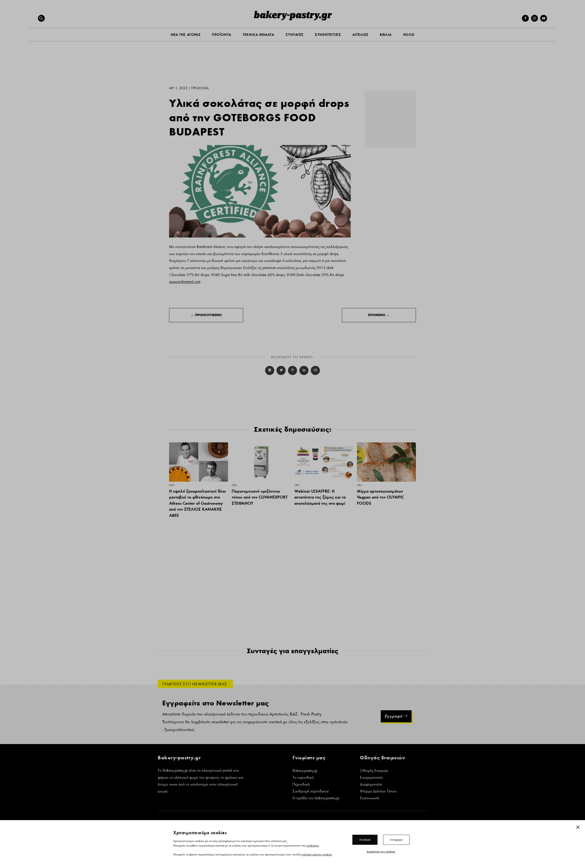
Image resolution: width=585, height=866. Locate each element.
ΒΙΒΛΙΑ (386, 34)
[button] (41, 18)
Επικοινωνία (369, 798)
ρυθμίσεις (313, 845)
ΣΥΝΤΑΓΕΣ (294, 34)
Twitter (281, 370)
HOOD (408, 34)
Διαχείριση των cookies (381, 851)
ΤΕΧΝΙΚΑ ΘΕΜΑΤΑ (258, 34)
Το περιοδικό (303, 778)
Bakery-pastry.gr (304, 771)
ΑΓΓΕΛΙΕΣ (360, 34)
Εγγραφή (393, 716)
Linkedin (303, 370)
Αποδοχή (365, 839)
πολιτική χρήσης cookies (317, 854)
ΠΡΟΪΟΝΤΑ (221, 34)
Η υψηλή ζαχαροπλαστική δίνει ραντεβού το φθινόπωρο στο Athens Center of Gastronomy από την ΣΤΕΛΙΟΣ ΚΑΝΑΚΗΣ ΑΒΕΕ (197, 503)
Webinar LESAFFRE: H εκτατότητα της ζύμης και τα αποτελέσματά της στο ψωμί (320, 497)
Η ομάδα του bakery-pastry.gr (315, 798)
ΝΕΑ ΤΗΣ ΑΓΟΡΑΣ (186, 34)
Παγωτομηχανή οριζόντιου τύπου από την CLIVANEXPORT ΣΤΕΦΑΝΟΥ (259, 497)
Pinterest (292, 370)
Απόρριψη (396, 839)
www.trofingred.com (184, 281)
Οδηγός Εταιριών (374, 771)
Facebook (269, 370)
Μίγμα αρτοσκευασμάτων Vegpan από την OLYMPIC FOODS (380, 497)
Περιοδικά (301, 785)
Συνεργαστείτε (371, 778)
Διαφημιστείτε (371, 785)
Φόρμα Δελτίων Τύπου (378, 792)
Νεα (171, 485)
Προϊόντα (200, 88)
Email (315, 370)
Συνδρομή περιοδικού (310, 792)
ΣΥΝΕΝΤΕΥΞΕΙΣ (328, 34)
